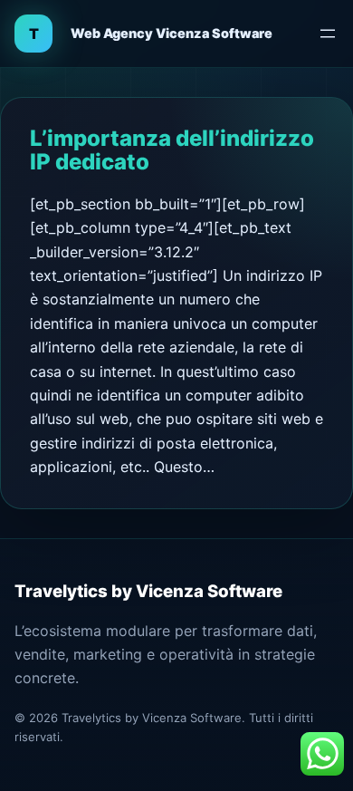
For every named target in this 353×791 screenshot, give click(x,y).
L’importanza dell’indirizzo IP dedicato (172, 150)
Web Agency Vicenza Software (171, 33)
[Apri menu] (328, 33)
